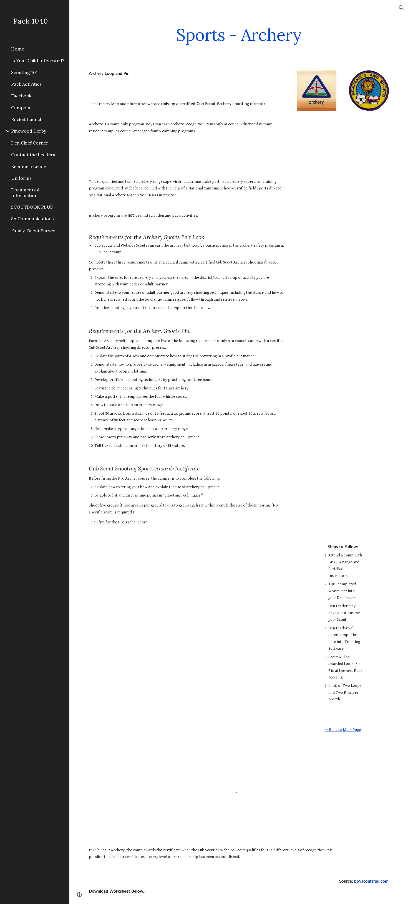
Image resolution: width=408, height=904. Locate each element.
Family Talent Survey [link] (33, 230)
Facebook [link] (21, 95)
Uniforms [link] (21, 178)
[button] (401, 7)
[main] (239, 34)
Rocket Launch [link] (26, 119)
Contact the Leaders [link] (33, 154)
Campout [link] (21, 107)
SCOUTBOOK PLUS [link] (32, 207)
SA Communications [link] (32, 218)
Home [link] (17, 49)
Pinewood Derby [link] (28, 131)
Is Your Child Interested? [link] (37, 60)
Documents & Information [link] (25, 192)
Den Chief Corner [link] (29, 143)
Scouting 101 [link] (24, 72)
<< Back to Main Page (343, 729)
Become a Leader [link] (29, 166)
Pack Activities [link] (26, 84)
